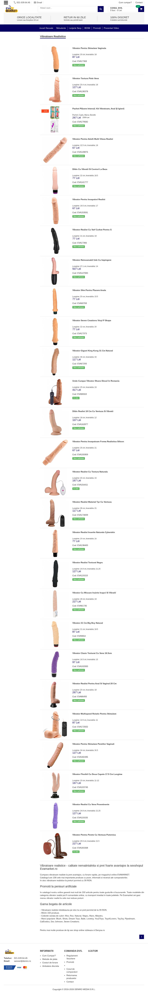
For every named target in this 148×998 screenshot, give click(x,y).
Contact (139, 2)
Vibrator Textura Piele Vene (85, 78)
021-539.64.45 (23, 2)
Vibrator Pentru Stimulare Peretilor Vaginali (93, 744)
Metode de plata (49, 959)
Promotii (70, 962)
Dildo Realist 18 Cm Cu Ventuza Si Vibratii (92, 411)
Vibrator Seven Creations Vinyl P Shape (91, 320)
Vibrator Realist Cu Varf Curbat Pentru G (92, 229)
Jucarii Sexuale (46, 28)
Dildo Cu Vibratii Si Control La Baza (89, 169)
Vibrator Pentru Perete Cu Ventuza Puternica (94, 835)
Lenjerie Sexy (75, 28)
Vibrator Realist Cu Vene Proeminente (90, 804)
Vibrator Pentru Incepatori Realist (88, 199)
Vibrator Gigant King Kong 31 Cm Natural (92, 350)
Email (39, 2)
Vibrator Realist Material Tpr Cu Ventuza (92, 502)
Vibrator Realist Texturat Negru (87, 562)
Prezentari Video (111, 28)
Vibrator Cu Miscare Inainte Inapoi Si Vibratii (94, 593)
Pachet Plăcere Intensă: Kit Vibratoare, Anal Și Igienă (98, 108)
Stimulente (61, 28)
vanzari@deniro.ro (22, 961)
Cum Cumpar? (49, 955)
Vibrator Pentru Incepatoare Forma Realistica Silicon (98, 441)
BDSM (87, 28)
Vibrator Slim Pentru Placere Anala (89, 290)
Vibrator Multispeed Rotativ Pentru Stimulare (94, 714)
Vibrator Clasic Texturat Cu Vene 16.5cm (92, 653)
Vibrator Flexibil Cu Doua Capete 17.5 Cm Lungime (97, 774)
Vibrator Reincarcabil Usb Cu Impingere (91, 260)
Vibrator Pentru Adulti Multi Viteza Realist (92, 139)
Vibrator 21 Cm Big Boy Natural (87, 623)
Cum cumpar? (125, 2)
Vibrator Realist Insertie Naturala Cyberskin (93, 532)
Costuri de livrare (50, 962)
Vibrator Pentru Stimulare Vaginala (89, 48)
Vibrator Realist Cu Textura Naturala (90, 472)
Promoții (97, 28)
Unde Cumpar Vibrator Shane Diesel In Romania (95, 381)
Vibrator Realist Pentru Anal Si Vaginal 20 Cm (94, 683)
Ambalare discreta (50, 966)
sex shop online (77, 930)
